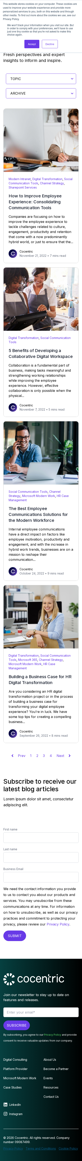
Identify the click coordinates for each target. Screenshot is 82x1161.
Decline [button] (49, 44)
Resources (51, 1087)
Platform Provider (15, 1069)
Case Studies (12, 1087)
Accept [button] (32, 44)
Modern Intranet (20, 179)
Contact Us (51, 1096)
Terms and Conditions (41, 1148)
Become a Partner (56, 1069)
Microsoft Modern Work (38, 496)
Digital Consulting (15, 1059)
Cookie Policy (68, 1148)
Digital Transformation (47, 179)
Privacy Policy (58, 924)
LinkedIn (15, 1104)
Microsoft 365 (27, 660)
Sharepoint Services (23, 187)
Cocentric (26, 251)
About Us (50, 1059)
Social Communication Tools (28, 491)
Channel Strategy (52, 183)
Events (48, 1078)
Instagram (15, 1114)
